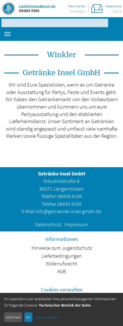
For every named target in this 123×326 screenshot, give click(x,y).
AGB (61, 271)
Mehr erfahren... (47, 317)
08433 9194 (29, 11)
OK (28, 317)
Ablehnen (13, 317)
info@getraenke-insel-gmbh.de (68, 211)
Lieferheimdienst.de (37, 6)
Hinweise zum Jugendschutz (61, 248)
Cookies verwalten (61, 289)
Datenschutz (48, 224)
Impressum (76, 224)
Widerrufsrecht (61, 264)
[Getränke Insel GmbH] (8, 8)
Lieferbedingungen (61, 256)
